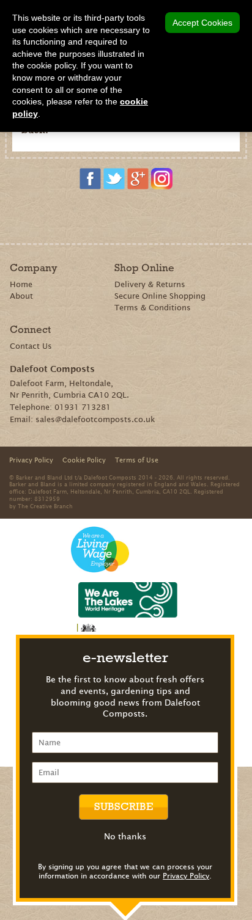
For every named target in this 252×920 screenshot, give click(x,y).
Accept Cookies (202, 22)
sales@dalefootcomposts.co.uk (95, 419)
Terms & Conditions (152, 307)
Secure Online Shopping (160, 296)
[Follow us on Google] (138, 178)
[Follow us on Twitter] (114, 178)
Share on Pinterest (110, 215)
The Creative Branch (45, 505)
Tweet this (128, 215)
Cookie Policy (84, 460)
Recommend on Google (92, 215)
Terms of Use (136, 460)
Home (21, 284)
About (21, 296)
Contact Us (31, 346)
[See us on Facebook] (90, 178)
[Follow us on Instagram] (161, 178)
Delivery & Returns (149, 284)
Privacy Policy (186, 875)
